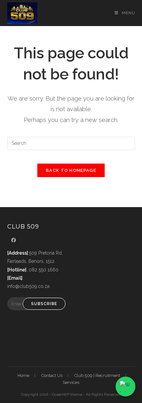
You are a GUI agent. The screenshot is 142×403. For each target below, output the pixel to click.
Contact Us (51, 375)
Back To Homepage (71, 170)
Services (71, 382)
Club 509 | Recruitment (97, 375)
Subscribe (44, 303)
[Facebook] (13, 240)
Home (23, 375)
